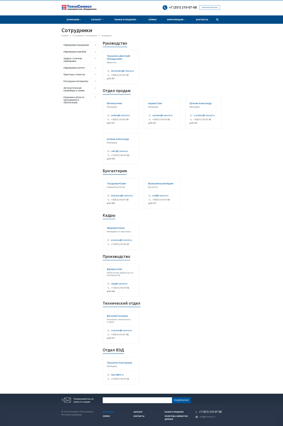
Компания (73, 19)
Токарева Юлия (116, 183)
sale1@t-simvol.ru (119, 151)
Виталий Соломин (117, 315)
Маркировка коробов (75, 51)
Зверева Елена (115, 228)
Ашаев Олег (155, 103)
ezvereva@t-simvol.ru (121, 240)
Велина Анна (114, 103)
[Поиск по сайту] (217, 19)
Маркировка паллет (74, 67)
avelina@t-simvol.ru (120, 115)
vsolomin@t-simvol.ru (121, 330)
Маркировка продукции (76, 45)
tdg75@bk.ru (117, 375)
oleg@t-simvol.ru (119, 283)
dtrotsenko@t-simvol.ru (122, 71)
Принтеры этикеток (74, 74)
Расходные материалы (76, 81)
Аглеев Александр (118, 139)
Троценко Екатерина (119, 362)
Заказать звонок (209, 7)
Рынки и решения (174, 412)
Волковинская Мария (160, 183)
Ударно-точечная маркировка (73, 59)
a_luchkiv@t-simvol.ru (204, 115)
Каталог (97, 19)
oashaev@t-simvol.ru (162, 115)
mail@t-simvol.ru (160, 195)
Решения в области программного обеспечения (74, 100)
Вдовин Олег (114, 269)
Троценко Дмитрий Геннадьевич (118, 57)
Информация (175, 19)
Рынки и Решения (125, 19)
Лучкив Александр (200, 103)
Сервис (152, 19)
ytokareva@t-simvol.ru (122, 195)
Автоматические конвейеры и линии (74, 89)
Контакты (202, 19)
